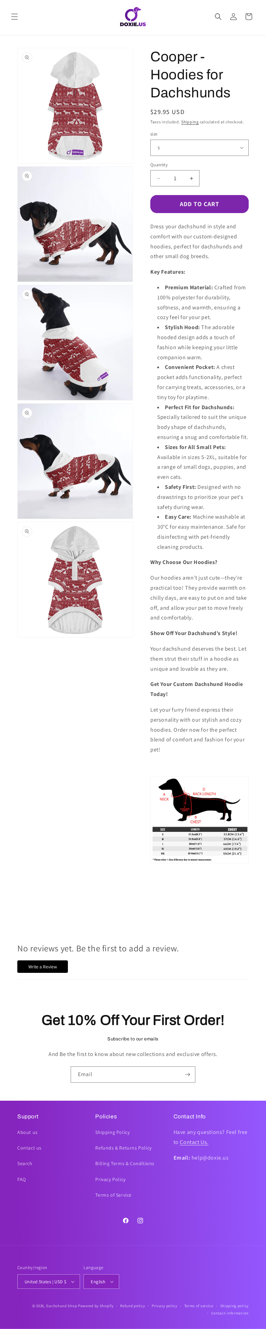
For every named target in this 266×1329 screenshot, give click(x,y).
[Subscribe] (187, 1074)
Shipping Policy (112, 1132)
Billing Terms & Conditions (124, 1163)
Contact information (230, 1313)
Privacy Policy (110, 1179)
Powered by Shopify (96, 1305)
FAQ (21, 1179)
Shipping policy (234, 1305)
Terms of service (198, 1305)
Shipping (190, 121)
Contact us (29, 1148)
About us (27, 1132)
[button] (14, 16)
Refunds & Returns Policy (123, 1148)
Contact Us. (194, 1142)
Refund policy (132, 1305)
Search (25, 1163)
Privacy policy (164, 1305)
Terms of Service (113, 1195)
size (154, 134)
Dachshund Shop (61, 1305)
